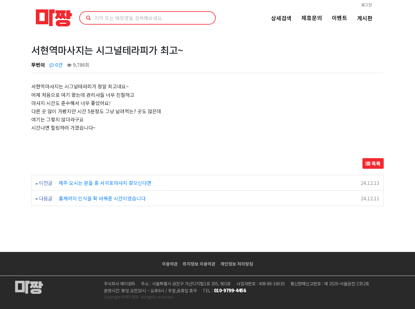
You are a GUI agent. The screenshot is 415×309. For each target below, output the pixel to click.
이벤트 (339, 18)
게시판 (364, 18)
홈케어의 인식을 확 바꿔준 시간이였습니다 (102, 198)
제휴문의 (311, 18)
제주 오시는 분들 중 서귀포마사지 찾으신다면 (105, 182)
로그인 (366, 5)
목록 (375, 163)
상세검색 (281, 18)
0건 (58, 64)
